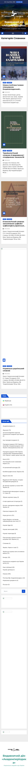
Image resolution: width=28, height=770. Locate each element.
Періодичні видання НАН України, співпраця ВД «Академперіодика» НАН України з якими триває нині (13, 563)
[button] (22, 33)
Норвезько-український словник (13, 370)
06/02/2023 (7, 160)
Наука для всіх (7, 624)
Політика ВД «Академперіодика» (12, 687)
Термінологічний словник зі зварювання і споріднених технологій (13, 155)
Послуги (5, 694)
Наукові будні (7, 634)
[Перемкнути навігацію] (13, 33)
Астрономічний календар (10, 577)
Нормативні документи (9, 690)
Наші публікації (7, 676)
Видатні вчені (7, 585)
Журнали (5, 539)
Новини (5, 683)
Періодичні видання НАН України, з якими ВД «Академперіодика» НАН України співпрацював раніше (13, 555)
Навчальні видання (8, 620)
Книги (4, 82)
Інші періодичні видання (10, 549)
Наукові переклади (8, 643)
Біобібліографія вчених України (12, 581)
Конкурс (5, 666)
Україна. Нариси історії (9, 657)
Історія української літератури (11, 610)
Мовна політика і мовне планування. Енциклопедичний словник (13, 88)
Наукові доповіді (8, 679)
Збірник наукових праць (10, 606)
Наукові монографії (8, 638)
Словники (9, 82)
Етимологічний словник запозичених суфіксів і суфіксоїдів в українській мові (14, 225)
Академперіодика (8, 535)
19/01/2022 (7, 228)
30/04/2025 (7, 92)
